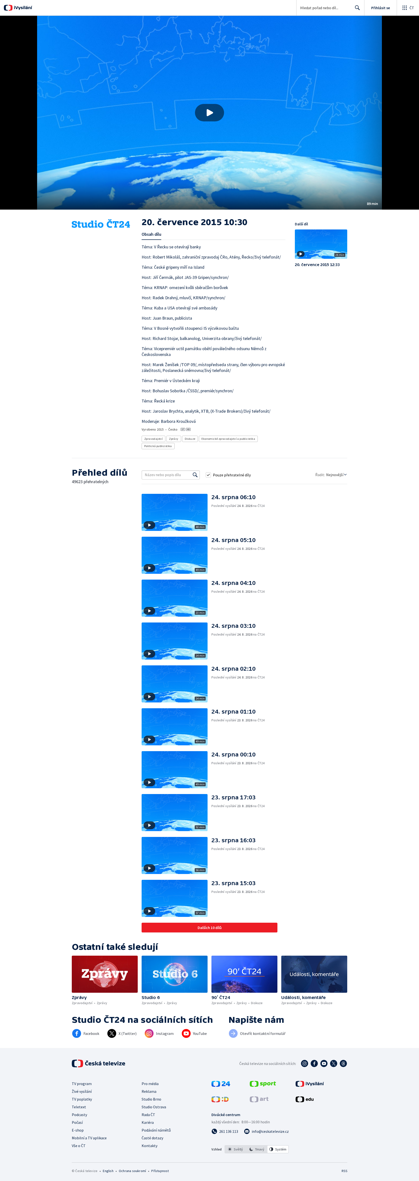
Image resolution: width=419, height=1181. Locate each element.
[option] (235, 1149)
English (108, 1171)
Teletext (79, 1106)
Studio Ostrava (154, 1106)
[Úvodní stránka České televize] (99, 1063)
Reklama (149, 1091)
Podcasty (79, 1114)
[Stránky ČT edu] (305, 1100)
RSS (344, 1171)
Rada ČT (148, 1114)
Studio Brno (151, 1099)
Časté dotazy (152, 1137)
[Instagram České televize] (304, 1063)
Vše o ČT (79, 1145)
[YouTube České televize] (324, 1063)
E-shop (78, 1130)
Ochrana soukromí (132, 1171)
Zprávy (173, 439)
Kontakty (149, 1145)
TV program (82, 1083)
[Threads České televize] (343, 1063)
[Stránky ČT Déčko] (220, 1100)
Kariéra (148, 1122)
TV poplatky (82, 1099)
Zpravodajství (153, 439)
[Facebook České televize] (314, 1063)
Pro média (150, 1083)
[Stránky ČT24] (220, 1085)
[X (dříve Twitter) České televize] (334, 1063)
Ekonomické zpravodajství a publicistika (228, 439)
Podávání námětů (156, 1130)
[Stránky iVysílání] (310, 1085)
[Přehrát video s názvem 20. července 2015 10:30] (209, 112)
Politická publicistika (158, 446)
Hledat (357, 8)
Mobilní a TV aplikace (89, 1137)
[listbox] (257, 1149)
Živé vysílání (82, 1091)
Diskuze (190, 439)
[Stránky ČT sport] (263, 1085)
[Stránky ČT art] (259, 1100)
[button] (209, 113)
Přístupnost (160, 1171)
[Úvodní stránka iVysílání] (22, 8)
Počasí (77, 1122)
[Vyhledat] (195, 475)
